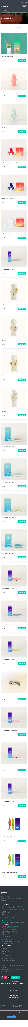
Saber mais (18, 1017)
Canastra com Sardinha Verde (8, 517)
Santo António (5, 92)
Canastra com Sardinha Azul (8, 482)
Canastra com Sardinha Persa (8, 553)
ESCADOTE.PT (23, 1006)
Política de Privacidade (13, 992)
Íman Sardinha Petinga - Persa (8, 624)
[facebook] (2, 977)
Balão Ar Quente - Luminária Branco (9, 234)
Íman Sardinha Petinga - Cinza (8, 269)
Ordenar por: (17, 27)
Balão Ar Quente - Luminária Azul (8, 198)
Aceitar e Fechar (11, 1017)
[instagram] (5, 977)
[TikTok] (9, 977)
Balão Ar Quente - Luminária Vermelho (10, 163)
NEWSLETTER (15, 977)
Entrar (5, 10)
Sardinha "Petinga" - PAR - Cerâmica (9, 837)
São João (4, 340)
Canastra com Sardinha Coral (8, 446)
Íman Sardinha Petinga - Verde (8, 659)
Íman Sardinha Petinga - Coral (8, 588)
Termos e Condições (13, 995)
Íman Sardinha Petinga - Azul (8, 801)
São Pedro (4, 127)
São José (4, 411)
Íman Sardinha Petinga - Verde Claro (9, 695)
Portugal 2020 (13, 990)
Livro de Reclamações (13, 997)
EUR (11, 10)
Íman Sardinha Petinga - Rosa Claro (9, 766)
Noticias (22, 2)
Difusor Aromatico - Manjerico (8, 56)
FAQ (26, 2)
